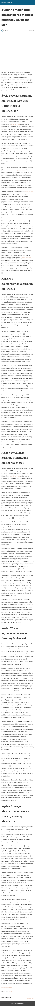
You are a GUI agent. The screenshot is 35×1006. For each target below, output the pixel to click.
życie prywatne (15, 124)
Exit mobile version (17, 1003)
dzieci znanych (29, 191)
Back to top (30, 998)
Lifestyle (11, 991)
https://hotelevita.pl (6, 987)
